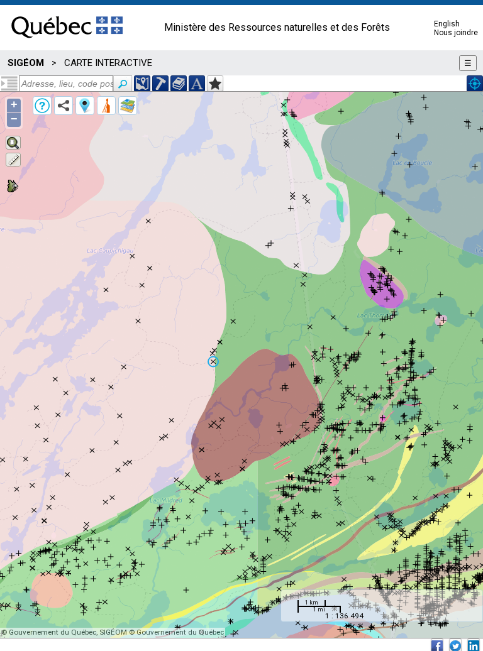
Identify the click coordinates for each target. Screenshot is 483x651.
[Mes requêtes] (106, 105)
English (447, 23)
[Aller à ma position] (475, 83)
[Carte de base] (127, 105)
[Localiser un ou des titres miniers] (160, 83)
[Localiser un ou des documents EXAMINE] (178, 83)
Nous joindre (456, 32)
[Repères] (84, 105)
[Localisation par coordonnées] (142, 83)
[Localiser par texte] (197, 83)
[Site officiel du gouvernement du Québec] (67, 42)
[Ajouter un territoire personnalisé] (215, 83)
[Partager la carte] (63, 105)
